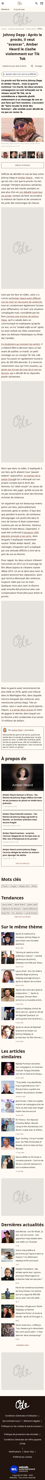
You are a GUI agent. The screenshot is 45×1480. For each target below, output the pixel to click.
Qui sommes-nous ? (11, 1421)
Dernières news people (16, 29)
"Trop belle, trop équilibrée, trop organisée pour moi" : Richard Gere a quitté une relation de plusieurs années (29, 1087)
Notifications (15, 1451)
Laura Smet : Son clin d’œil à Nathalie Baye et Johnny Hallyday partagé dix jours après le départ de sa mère (29, 976)
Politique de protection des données (21, 1434)
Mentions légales (32, 1421)
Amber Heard (31, 29)
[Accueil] (20, 3)
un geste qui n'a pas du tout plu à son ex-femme (21, 369)
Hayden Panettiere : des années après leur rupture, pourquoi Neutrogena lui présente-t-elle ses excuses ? (29, 1274)
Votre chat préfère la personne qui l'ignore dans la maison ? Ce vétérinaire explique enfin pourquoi (29, 1255)
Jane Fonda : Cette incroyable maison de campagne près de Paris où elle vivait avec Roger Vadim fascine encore (30, 1106)
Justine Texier (17, 730)
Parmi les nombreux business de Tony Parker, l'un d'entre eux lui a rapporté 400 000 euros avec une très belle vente (30, 1294)
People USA (24, 886)
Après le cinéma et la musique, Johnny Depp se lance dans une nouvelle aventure (28, 938)
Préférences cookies (22, 1457)
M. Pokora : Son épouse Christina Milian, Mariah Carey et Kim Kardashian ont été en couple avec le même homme (29, 1126)
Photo (34, 886)
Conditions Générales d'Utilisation (21, 1415)
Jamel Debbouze (30, 909)
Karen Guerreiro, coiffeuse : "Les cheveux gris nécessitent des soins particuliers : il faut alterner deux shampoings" (29, 1330)
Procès (5, 886)
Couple (13, 886)
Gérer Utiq (29, 1451)
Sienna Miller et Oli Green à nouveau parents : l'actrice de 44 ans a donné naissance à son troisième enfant (29, 1162)
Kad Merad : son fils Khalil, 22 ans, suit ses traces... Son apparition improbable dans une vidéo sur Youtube (29, 1236)
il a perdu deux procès (22, 709)
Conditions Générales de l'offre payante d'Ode (22, 1441)
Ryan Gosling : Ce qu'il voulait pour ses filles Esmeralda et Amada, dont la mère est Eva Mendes (29, 1143)
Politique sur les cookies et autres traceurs (21, 1426)
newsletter (41, 3)
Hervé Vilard (19, 904)
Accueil (3, 29)
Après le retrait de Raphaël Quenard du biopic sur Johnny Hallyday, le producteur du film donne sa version (29, 1034)
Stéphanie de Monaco (11, 909)
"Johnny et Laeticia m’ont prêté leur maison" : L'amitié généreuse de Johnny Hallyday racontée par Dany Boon (29, 959)
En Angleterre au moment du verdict (20, 344)
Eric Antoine (17, 913)
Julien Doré (32, 904)
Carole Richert (31, 913)
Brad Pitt (5, 913)
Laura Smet (7, 904)
